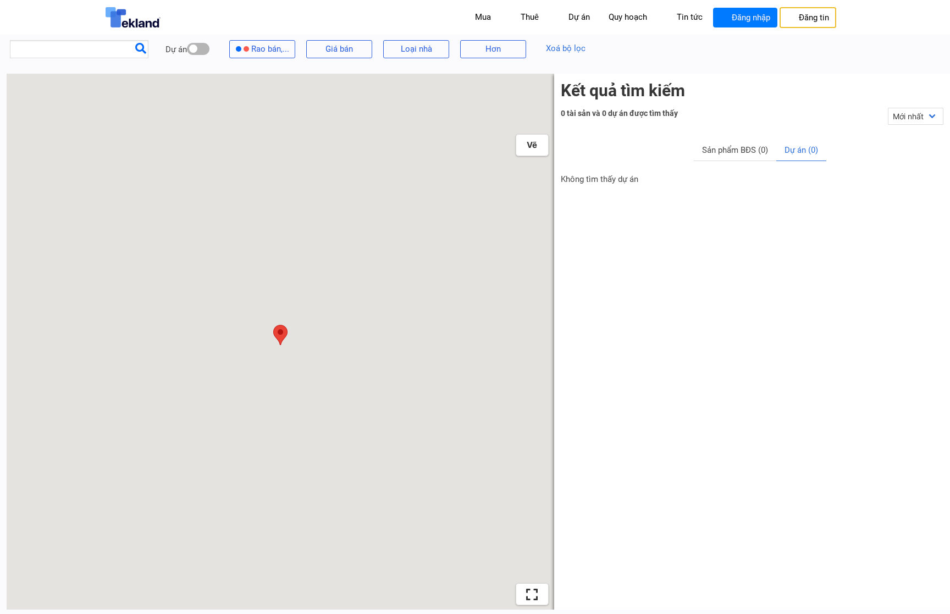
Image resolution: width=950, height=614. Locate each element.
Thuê (530, 17)
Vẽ (532, 145)
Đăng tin (814, 18)
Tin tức (690, 17)
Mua (483, 17)
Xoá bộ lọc (566, 48)
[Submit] (140, 48)
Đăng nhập (751, 18)
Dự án (579, 17)
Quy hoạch (628, 17)
